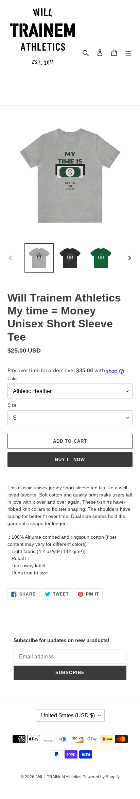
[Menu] (128, 52)
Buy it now (70, 459)
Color (12, 378)
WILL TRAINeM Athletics (58, 776)
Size (11, 405)
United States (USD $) (68, 715)
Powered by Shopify (101, 776)
